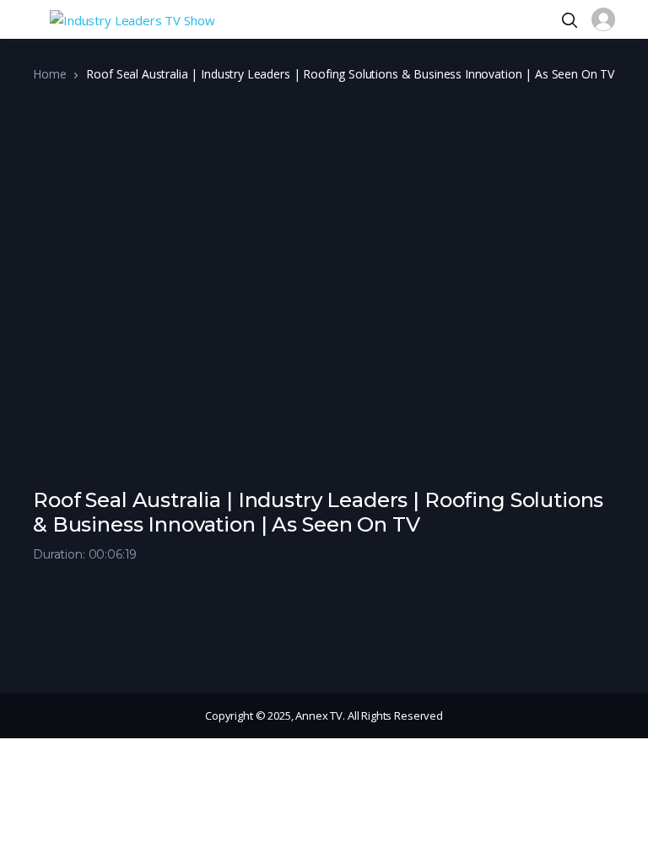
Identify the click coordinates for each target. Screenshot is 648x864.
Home (49, 74)
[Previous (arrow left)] (29, 432)
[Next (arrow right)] (618, 432)
